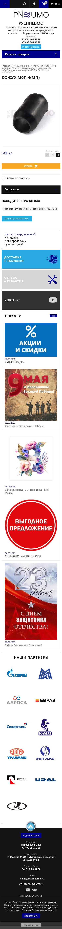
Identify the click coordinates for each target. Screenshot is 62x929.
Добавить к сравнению (18, 177)
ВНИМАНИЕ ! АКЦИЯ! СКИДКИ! (23, 556)
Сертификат (12, 189)
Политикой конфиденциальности (38, 910)
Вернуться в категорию (17, 218)
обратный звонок (31, 46)
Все (53, 315)
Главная (6, 65)
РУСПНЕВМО (31, 23)
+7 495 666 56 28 (31, 42)
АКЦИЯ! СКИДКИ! (15, 362)
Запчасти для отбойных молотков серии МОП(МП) (26, 68)
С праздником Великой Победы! (24, 426)
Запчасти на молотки (24, 67)
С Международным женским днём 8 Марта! (27, 491)
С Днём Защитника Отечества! (23, 645)
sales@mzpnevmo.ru (32, 878)
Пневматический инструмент (28, 65)
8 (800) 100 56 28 (31, 39)
